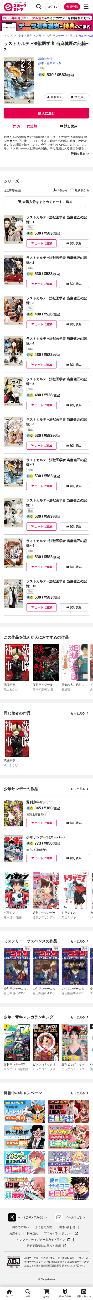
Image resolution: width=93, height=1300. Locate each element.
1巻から (62, 190)
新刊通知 (56, 97)
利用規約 (32, 1233)
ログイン (53, 6)
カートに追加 (27, 126)
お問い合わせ (66, 1227)
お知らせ (15, 1233)
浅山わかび (45, 58)
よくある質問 (43, 1227)
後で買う (80, 97)
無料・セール (84, 1296)
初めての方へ (20, 1227)
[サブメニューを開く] (86, 7)
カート (46, 1296)
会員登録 (72, 6)
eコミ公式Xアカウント (29, 1218)
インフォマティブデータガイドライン (41, 1239)
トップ (9, 1296)
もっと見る (78, 713)
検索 (28, 1296)
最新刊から (82, 190)
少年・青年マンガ (49, 63)
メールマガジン (75, 1217)
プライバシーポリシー (61, 1233)
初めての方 (65, 1296)
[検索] (39, 7)
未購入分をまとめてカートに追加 (47, 202)
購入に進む (46, 113)
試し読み (71, 126)
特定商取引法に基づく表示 (46, 1246)
